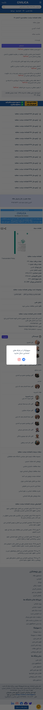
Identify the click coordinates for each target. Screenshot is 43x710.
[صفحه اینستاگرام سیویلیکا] (19, 359)
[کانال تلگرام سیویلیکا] (23, 359)
